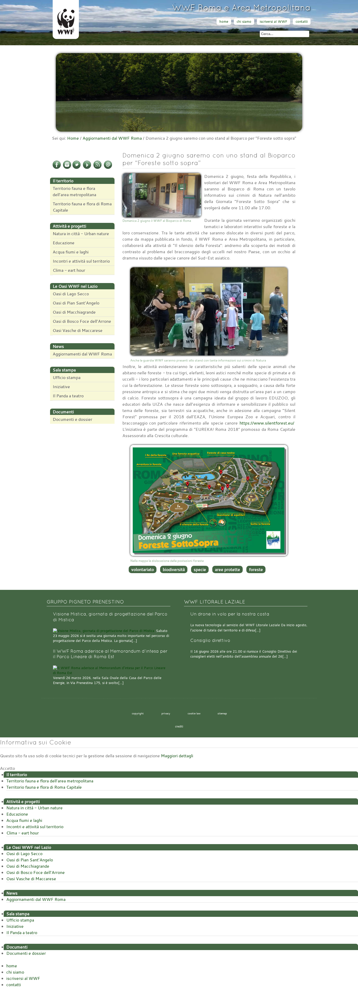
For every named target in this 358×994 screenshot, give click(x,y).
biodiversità (174, 569)
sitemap (222, 713)
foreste (256, 569)
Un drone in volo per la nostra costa (229, 614)
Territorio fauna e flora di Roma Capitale (82, 207)
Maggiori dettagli (177, 756)
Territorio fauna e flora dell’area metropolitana (74, 191)
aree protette (227, 569)
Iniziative (61, 386)
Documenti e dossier (72, 419)
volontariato (142, 569)
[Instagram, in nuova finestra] (67, 168)
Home (73, 138)
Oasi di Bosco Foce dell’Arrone (82, 321)
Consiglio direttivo (210, 640)
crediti (179, 726)
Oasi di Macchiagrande (74, 312)
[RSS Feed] (97, 168)
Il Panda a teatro (68, 396)
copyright (138, 713)
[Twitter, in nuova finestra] (76, 168)
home (223, 21)
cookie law (194, 713)
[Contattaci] (108, 168)
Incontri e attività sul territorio (81, 261)
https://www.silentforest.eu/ (267, 423)
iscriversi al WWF (273, 21)
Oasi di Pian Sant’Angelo (76, 303)
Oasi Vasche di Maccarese (77, 330)
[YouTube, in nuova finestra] (87, 168)
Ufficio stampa (66, 377)
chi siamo (244, 21)
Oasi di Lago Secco (71, 294)
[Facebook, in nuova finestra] (56, 168)
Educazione (63, 243)
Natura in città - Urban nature (81, 233)
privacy (165, 713)
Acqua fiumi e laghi (71, 252)
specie (200, 569)
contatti (302, 21)
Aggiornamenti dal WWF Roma (112, 138)
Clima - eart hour (69, 270)
